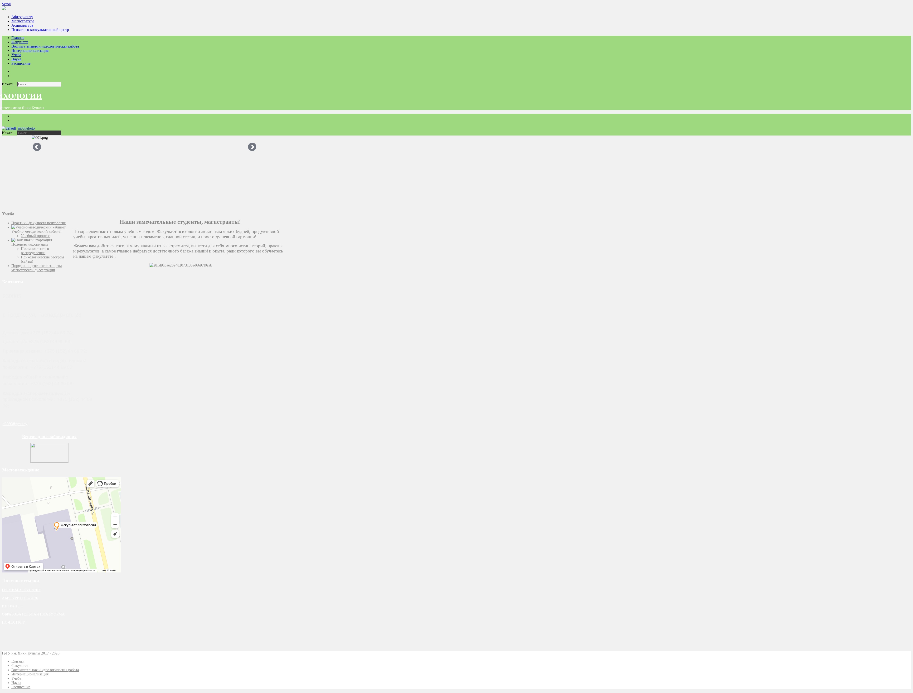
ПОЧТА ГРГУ (13, 622)
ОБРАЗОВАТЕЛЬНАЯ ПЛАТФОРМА (33, 614)
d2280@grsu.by (15, 424)
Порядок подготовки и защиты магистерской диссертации (36, 268)
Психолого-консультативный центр (40, 30)
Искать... (9, 84)
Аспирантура (22, 25)
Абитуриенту (22, 17)
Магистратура (22, 21)
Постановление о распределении (35, 251)
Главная (17, 38)
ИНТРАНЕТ (12, 606)
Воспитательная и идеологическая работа (45, 46)
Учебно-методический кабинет (36, 231)
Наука (16, 59)
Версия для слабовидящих (49, 436)
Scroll (6, 4)
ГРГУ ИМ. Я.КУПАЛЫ (21, 590)
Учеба (16, 55)
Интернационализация (30, 50)
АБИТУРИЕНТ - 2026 (20, 598)
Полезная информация (29, 244)
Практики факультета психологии (38, 223)
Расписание (20, 63)
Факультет (19, 42)
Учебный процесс (35, 236)
